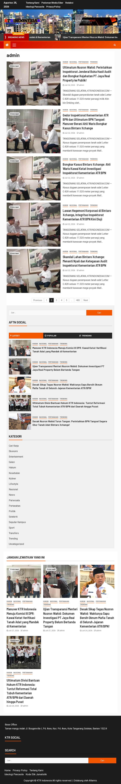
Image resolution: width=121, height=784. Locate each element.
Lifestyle (13, 484)
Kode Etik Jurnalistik (36, 774)
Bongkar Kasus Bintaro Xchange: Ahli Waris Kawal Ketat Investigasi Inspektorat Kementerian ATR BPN (87, 168)
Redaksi (69, 3)
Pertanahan (84, 62)
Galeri (12, 462)
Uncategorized (16, 544)
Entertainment (16, 456)
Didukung (78, 780)
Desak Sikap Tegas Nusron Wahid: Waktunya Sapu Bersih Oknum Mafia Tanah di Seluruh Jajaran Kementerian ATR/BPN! (67, 386)
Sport (11, 527)
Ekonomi (13, 451)
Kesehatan (14, 473)
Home (7, 770)
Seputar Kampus (17, 522)
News (12, 494)
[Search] (115, 45)
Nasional (73, 62)
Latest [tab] (16, 335)
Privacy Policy (53, 7)
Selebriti (13, 516)
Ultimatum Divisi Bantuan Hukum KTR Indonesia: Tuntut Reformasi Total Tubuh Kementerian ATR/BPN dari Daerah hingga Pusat (68, 404)
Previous (37, 300)
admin (81, 85)
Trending (94, 62)
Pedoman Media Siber (52, 3)
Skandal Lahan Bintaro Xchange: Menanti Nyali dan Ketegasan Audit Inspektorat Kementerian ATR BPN (85, 261)
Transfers (14, 533)
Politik (12, 511)
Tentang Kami (32, 3)
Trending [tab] (87, 335)
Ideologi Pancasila (35, 7)
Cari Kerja (14, 445)
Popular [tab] (51, 335)
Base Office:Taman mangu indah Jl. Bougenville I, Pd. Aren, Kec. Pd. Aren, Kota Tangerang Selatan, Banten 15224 (56, 726)
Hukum (65, 62)
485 (78, 300)
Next (86, 300)
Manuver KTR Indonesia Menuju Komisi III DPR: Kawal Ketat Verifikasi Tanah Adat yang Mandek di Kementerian (69, 349)
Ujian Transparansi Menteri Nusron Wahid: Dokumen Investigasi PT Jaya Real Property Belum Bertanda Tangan (68, 368)
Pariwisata (14, 500)
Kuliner (12, 478)
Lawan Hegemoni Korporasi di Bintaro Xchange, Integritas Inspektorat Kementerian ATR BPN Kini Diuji (87, 215)
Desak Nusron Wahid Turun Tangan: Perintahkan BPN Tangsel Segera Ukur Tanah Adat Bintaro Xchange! (69, 423)
